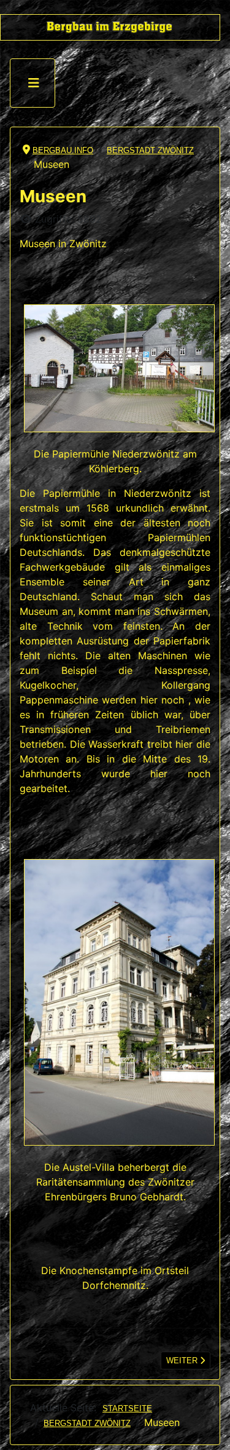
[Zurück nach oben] (210, 1430)
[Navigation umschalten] (33, 83)
